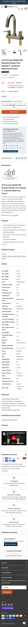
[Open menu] (2, 6)
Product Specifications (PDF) (9, 420)
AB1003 (14, 256)
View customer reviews (10, 151)
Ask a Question (11, 544)
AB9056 (9, 256)
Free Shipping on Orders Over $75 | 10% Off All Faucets (14, 2)
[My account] (22, 9)
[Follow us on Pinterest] (8, 605)
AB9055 (4, 256)
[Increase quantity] (17, 96)
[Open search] (19, 9)
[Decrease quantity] (9, 96)
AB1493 (24, 256)
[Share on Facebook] (16, 158)
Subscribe (7, 592)
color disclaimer (14, 215)
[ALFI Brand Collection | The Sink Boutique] (9, 168)
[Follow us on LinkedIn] (11, 605)
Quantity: (4, 96)
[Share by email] (25, 158)
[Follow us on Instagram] (6, 605)
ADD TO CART (14, 112)
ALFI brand (5, 75)
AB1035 (4, 258)
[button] (24, 623)
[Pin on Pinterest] (19, 158)
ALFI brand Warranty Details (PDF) (11, 410)
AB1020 (19, 256)
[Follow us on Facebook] (3, 605)
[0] (25, 9)
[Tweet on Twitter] (22, 158)
